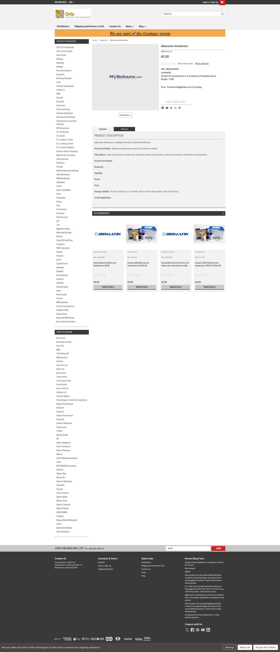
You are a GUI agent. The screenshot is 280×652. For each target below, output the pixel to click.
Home (94, 40)
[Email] (167, 108)
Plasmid (59, 255)
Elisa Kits (60, 101)
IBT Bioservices (62, 128)
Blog (141, 26)
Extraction (60, 105)
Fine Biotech (61, 384)
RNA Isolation (62, 302)
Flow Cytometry (63, 109)
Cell (58, 205)
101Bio (59, 431)
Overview (103, 129)
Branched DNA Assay (65, 317)
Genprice (60, 411)
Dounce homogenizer (65, 306)
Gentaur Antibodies (64, 113)
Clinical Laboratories (65, 86)
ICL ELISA (60, 136)
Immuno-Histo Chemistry (67, 151)
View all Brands (62, 531)
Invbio (58, 524)
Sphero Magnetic (63, 442)
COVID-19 (60, 90)
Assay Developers (63, 70)
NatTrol (59, 236)
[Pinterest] (179, 108)
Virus (58, 194)
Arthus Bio (60, 477)
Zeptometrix (61, 376)
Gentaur (59, 361)
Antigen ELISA (62, 310)
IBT (57, 438)
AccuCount (61, 55)
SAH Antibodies (63, 174)
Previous (221, 213)
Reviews (124, 129)
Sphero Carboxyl (63, 504)
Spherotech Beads (64, 528)
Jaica (58, 462)
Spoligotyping (62, 286)
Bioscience (61, 373)
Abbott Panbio (62, 508)
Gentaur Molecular (64, 423)
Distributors (63, 26)
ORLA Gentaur (62, 159)
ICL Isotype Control (64, 139)
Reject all (245, 647)
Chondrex (60, 485)
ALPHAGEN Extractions (66, 466)
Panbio (59, 252)
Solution (60, 279)
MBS (58, 349)
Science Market (63, 396)
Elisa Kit (59, 97)
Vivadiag (59, 516)
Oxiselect (60, 244)
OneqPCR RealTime (64, 240)
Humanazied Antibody (65, 117)
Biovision (60, 407)
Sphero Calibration (64, 481)
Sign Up (214, 2)
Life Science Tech (63, 380)
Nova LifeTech (62, 388)
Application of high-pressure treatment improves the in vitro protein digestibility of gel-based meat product (204, 597)
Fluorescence (62, 217)
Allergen (59, 59)
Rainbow (60, 267)
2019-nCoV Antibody (65, 47)
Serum (59, 186)
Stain (58, 290)
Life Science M (62, 353)
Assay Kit (60, 74)
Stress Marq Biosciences (66, 458)
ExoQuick (60, 213)
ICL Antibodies (62, 132)
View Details (108, 287)
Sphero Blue (61, 473)
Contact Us (115, 26)
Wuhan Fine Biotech (64, 404)
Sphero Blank (62, 497)
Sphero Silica (61, 500)
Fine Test (60, 345)
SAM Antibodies (63, 178)
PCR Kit (59, 167)
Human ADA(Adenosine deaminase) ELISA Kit (138, 264)
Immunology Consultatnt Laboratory (71, 400)
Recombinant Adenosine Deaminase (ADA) (105, 264)
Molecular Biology (63, 232)
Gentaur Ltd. (61, 392)
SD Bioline (60, 182)
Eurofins (59, 469)
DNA (58, 93)
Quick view (108, 247)
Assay (59, 201)
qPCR (58, 259)
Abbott (59, 454)
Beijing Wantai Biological (66, 520)
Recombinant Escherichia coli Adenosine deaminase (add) (175, 264)
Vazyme (59, 489)
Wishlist (101, 562)
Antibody (60, 63)
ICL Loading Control (64, 143)
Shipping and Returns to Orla (89, 26)
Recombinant (62, 275)
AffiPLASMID (61, 512)
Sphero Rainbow (63, 450)
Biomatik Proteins (64, 342)
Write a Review (202, 63)
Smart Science (62, 493)
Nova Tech (60, 338)
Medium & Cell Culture (65, 155)
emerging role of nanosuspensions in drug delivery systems (202, 616)
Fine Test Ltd (61, 365)
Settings (229, 647)
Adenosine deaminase (119, 40)
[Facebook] (163, 108)
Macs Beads (190, 568)
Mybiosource (61, 357)
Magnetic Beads (63, 228)
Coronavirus (61, 209)
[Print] (171, 108)
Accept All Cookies (266, 647)
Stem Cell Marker (63, 190)
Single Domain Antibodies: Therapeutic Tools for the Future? (204, 563)
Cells (58, 82)
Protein (59, 298)
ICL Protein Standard (65, 147)
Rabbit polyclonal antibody (67, 170)
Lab (58, 225)
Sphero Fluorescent (64, 415)
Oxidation (60, 163)
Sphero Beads (62, 435)
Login (205, 2)
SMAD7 (188, 572)
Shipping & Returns (105, 569)
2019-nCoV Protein (64, 51)
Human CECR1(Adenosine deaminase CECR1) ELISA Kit (208, 264)
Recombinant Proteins (65, 321)
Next (224, 213)
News (129, 26)
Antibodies (61, 197)
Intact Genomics (63, 446)
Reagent (59, 271)
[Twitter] (175, 108)
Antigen (59, 66)
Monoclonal (61, 294)
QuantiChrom (62, 263)
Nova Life (60, 369)
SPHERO (60, 283)
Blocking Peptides (64, 78)
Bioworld (60, 419)
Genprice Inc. (61, 427)
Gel (57, 221)
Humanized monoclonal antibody (66, 123)
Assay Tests (61, 314)
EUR (71, 2)
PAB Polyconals (63, 248)
